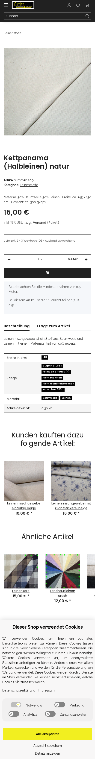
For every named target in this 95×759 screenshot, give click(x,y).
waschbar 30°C (53, 389)
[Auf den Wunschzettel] (82, 57)
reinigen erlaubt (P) (56, 371)
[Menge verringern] (9, 259)
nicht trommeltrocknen (58, 383)
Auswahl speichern (47, 745)
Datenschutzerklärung (19, 690)
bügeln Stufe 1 (52, 365)
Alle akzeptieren (47, 734)
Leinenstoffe (29, 185)
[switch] (16, 704)
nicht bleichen (52, 377)
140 (45, 357)
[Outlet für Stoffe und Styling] (23, 5)
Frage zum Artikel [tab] (53, 326)
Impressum (46, 690)
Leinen (66, 398)
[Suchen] (87, 16)
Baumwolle (50, 398)
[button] (69, 5)
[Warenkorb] (87, 5)
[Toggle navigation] (6, 3)
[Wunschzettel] (78, 5)
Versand (40, 222)
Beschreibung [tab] (17, 326)
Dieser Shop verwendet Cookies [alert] (47, 627)
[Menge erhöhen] (86, 259)
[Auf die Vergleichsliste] (70, 57)
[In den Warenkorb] (7, 45)
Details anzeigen (47, 753)
